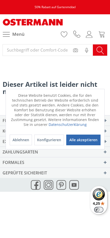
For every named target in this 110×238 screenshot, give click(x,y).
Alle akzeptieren (83, 139)
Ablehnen (21, 139)
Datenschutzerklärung (68, 124)
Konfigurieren (49, 139)
